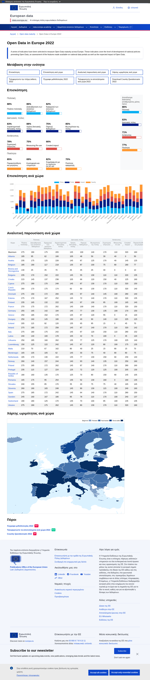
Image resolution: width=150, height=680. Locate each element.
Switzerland (13, 401)
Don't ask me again (122, 658)
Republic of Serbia (13, 375)
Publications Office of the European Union (28, 567)
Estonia (11, 298)
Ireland (11, 328)
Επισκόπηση (14, 72)
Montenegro (13, 353)
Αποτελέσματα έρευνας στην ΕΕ (112, 613)
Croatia (11, 279)
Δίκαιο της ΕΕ (105, 606)
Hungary (11, 319)
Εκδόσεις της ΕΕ (106, 620)
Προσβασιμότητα (62, 597)
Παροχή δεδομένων (83, 244)
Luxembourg (13, 344)
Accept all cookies (98, 673)
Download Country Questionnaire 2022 (126, 80)
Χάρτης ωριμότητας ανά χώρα (124, 72)
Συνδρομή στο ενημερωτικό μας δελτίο (70, 562)
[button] (133, 7)
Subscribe (122, 651)
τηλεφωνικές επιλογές (83, 643)
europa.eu (29, 641)
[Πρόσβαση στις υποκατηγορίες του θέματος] (29, 27)
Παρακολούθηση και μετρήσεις (139, 244)
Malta (10, 349)
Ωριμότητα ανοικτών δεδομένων (70, 27)
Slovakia (11, 384)
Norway (11, 361)
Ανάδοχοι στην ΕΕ (106, 609)
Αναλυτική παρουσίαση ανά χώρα (92, 72)
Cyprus (11, 284)
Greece (11, 315)
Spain (10, 393)
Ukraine (11, 405)
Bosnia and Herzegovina (13, 270)
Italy (10, 332)
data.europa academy (42, 27)
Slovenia (12, 388)
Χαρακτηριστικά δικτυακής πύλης (60, 244)
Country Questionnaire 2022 (19, 534)
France (11, 307)
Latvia (10, 336)
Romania (12, 380)
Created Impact (127, 244)
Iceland (11, 323)
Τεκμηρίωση (123, 27)
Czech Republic (12, 289)
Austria (11, 261)
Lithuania (12, 340)
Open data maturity (27, 34)
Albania (11, 256)
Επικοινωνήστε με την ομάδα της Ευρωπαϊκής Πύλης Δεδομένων (74, 557)
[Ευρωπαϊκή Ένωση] (20, 7)
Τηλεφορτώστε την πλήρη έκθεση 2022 (22, 80)
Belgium (11, 265)
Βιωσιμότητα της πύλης (95, 244)
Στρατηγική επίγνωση (107, 244)
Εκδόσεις (108, 27)
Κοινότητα (94, 27)
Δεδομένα (23, 27)
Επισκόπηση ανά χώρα (53, 72)
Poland (11, 365)
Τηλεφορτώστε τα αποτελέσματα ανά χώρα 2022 (91, 80)
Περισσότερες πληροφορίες (28, 675)
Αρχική (14, 27)
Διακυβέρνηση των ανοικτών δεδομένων (35, 244)
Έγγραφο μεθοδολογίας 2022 (55, 79)
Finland (11, 302)
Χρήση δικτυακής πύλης (73, 244)
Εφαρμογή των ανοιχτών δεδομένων (48, 245)
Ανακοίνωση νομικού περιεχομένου (69, 590)
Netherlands (13, 357)
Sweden (11, 397)
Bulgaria (11, 275)
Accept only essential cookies (124, 672)
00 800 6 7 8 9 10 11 (77, 641)
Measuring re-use (118, 244)
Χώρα (13, 243)
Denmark (12, 294)
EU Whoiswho (105, 616)
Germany (12, 311)
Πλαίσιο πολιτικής (24, 244)
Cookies (58, 593)
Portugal (11, 370)
